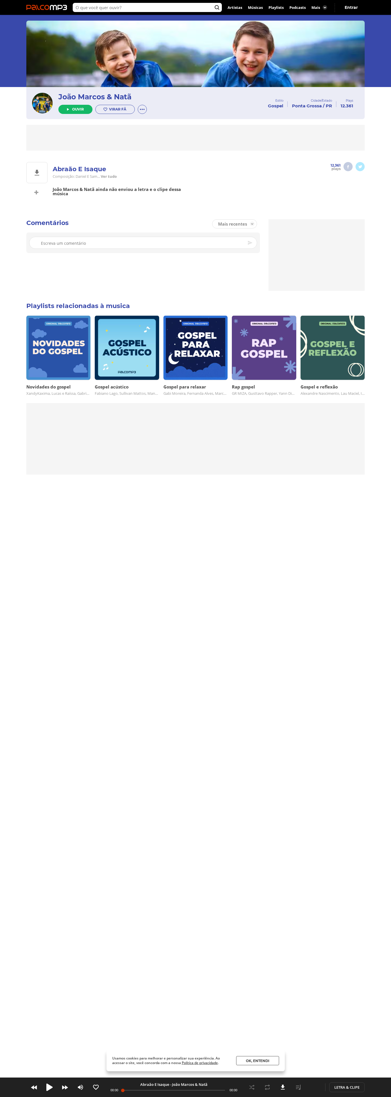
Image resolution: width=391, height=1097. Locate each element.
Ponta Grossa (307, 105)
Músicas (255, 7)
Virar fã (117, 109)
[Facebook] (348, 166)
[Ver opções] (142, 109)
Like (96, 1087)
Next (65, 1087)
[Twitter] (360, 166)
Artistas (235, 7)
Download (283, 1087)
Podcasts (297, 7)
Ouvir (78, 109)
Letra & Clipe (347, 1087)
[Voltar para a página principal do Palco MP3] (48, 7)
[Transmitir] (313, 1087)
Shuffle (252, 1087)
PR (329, 105)
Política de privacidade (200, 1062)
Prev (34, 1087)
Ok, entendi (257, 1061)
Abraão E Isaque (154, 1084)
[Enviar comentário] (250, 242)
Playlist (298, 1087)
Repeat (267, 1087)
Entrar (351, 7)
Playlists (276, 7)
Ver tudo (109, 176)
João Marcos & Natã (94, 96)
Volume (80, 1087)
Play (49, 1087)
